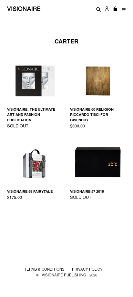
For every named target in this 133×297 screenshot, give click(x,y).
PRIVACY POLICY (87, 269)
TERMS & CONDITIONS (45, 269)
